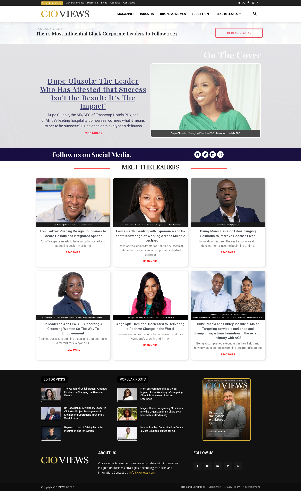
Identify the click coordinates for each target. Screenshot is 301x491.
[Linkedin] (212, 154)
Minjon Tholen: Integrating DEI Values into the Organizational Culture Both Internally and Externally (161, 412)
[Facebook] (248, 3)
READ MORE (73, 252)
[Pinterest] (257, 3)
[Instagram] (252, 3)
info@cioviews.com (142, 472)
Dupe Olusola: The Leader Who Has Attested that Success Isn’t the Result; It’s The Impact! (93, 93)
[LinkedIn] (238, 3)
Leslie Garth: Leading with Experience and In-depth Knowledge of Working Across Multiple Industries (150, 235)
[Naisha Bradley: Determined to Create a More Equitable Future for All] (127, 434)
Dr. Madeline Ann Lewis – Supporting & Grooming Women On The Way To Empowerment (73, 328)
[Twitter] (243, 3)
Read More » (93, 133)
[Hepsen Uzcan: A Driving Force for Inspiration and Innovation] (51, 434)
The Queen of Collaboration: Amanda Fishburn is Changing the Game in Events (85, 392)
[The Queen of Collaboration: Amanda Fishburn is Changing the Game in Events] (51, 395)
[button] (255, 14)
